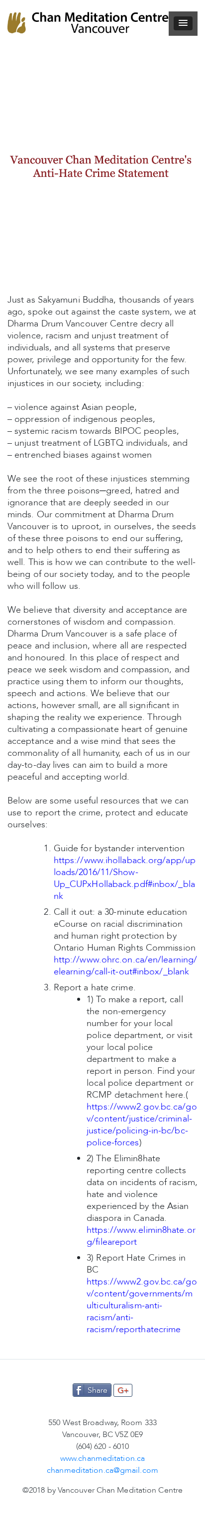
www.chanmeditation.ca (102, 1458)
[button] (183, 23)
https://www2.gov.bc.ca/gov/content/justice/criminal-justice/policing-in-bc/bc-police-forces (142, 1124)
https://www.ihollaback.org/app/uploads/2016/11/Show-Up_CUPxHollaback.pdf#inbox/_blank (125, 878)
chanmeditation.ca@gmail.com (102, 1470)
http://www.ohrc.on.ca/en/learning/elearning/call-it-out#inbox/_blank (125, 965)
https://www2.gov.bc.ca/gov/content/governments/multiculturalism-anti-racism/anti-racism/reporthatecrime (142, 1305)
